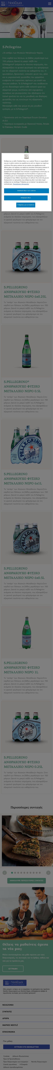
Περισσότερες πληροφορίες (21, 184)
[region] (26, 182)
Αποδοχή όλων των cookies (26, 190)
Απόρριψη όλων (26, 198)
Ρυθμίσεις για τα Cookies (26, 205)
